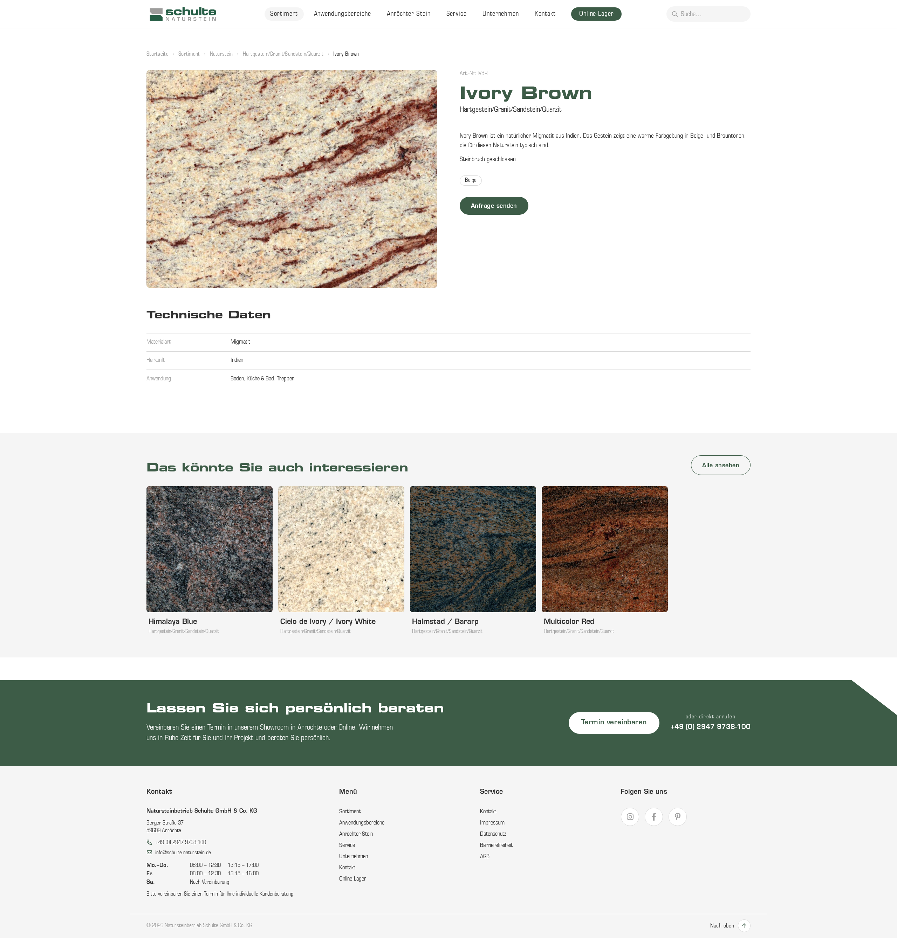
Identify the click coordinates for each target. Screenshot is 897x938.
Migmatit (240, 342)
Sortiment (284, 14)
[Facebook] (654, 817)
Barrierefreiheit (496, 845)
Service (456, 14)
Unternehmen (500, 14)
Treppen (285, 379)
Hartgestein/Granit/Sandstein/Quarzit (283, 54)
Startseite (157, 54)
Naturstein (221, 54)
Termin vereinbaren (614, 722)
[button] (291, 179)
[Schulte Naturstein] (183, 14)
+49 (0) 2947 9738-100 (711, 727)
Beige (471, 180)
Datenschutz (493, 834)
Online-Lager (596, 14)
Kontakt (545, 14)
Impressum (492, 823)
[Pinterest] (678, 817)
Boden (237, 379)
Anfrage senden (494, 206)
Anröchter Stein (409, 14)
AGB (484, 857)
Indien (237, 360)
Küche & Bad (260, 379)
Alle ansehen (720, 466)
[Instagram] (630, 817)
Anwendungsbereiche (342, 14)
